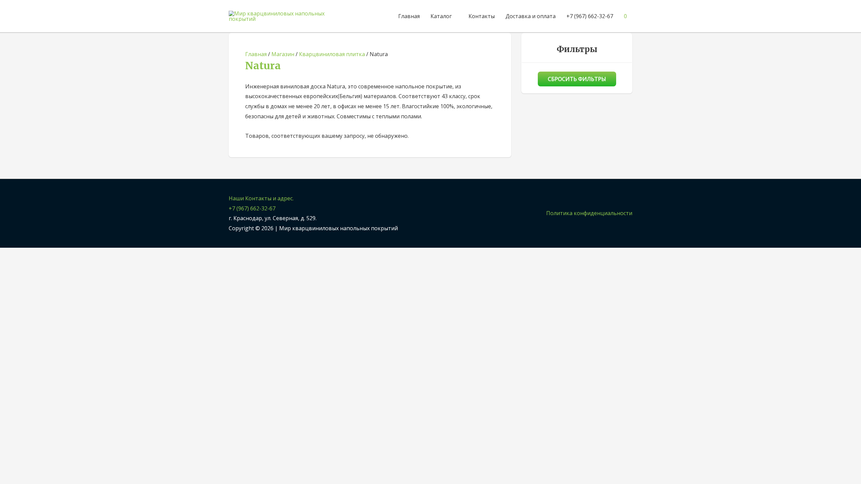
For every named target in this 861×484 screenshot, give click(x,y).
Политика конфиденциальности (589, 213)
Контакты (482, 16)
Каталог (441, 16)
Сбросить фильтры (577, 79)
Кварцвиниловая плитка (332, 54)
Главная (409, 16)
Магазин (282, 54)
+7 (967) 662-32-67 (589, 16)
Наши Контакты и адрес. (261, 198)
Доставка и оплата (531, 16)
